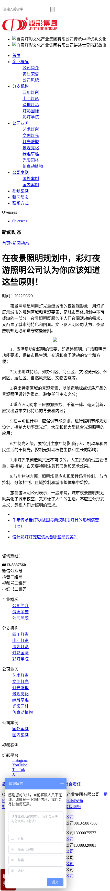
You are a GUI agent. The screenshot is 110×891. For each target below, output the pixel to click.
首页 (16, 55)
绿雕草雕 (31, 154)
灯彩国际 (31, 111)
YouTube (19, 765)
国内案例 (31, 185)
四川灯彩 (31, 92)
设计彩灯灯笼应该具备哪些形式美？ (45, 537)
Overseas (19, 221)
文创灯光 (31, 135)
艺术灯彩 (31, 129)
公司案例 (20, 172)
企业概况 (20, 62)
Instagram (20, 760)
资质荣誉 (31, 74)
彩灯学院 (31, 117)
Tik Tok (18, 769)
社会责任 (72, 784)
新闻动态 (20, 197)
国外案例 (31, 178)
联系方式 (20, 203)
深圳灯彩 (31, 105)
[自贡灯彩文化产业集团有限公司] (30, 30)
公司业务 (20, 123)
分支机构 (20, 86)
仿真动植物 (33, 166)
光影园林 (31, 160)
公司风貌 (31, 80)
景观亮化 (31, 148)
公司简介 (31, 68)
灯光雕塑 (31, 142)
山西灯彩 (31, 98)
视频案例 (20, 191)
